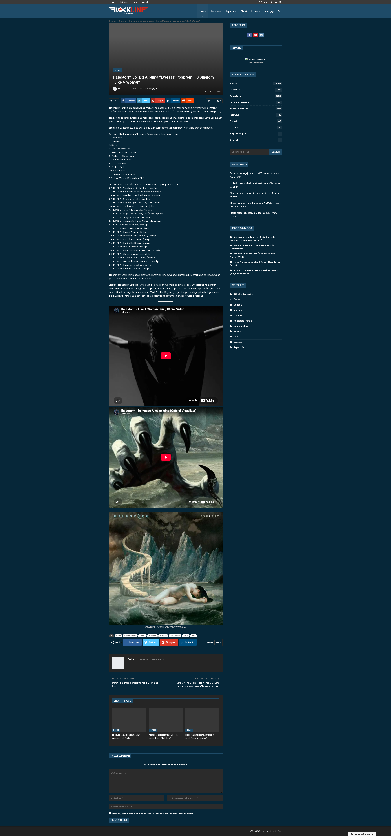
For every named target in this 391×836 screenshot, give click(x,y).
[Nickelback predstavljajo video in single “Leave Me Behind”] (166, 720)
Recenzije (216, 11)
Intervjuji (269, 11)
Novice (202, 11)
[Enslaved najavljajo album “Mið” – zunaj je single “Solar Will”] (129, 720)
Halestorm (152, 636)
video (194, 636)
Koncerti (255, 11)
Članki (244, 11)
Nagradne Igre (238, 133)
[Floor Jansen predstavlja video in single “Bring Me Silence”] (202, 720)
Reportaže (231, 11)
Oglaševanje (123, 2)
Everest (142, 636)
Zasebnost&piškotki (362, 834)
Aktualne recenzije (239, 102)
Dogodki (234, 139)
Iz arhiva (234, 127)
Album (118, 636)
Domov (112, 2)
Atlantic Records (130, 636)
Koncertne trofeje (239, 108)
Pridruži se (135, 2)
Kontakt (145, 2)
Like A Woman (175, 636)
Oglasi (237, 336)
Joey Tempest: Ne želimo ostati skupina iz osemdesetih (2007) (253, 239)
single (185, 636)
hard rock (163, 636)
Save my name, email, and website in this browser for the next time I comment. (153, 813)
